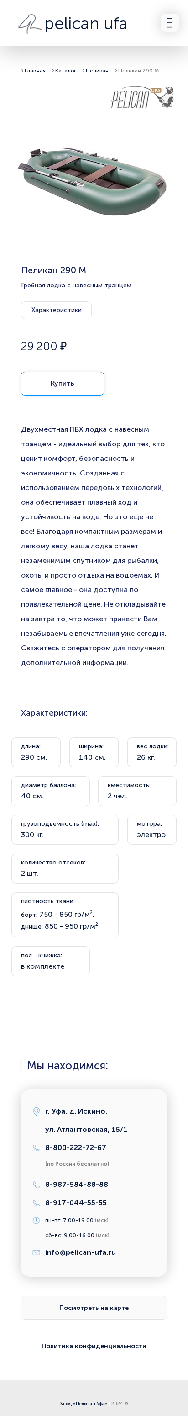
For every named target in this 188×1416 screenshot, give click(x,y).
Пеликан (98, 70)
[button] (170, 23)
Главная (35, 70)
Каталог (65, 70)
